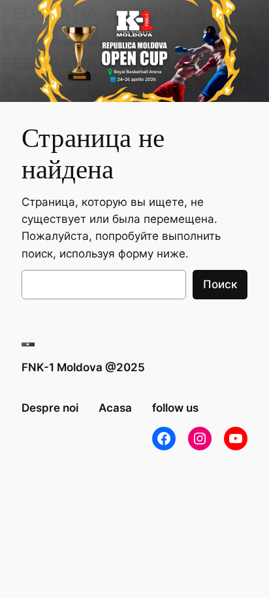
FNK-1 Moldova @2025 (83, 367)
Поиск (220, 284)
